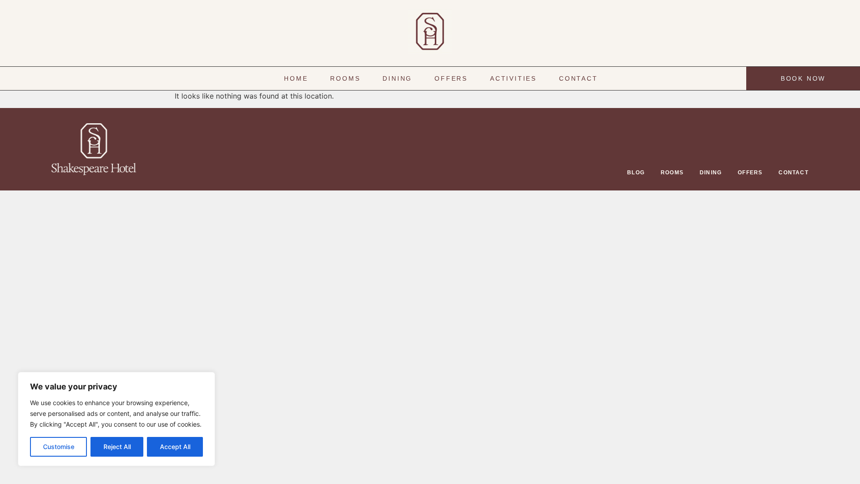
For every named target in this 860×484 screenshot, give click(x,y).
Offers (451, 78)
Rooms (345, 78)
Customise (58, 446)
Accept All (175, 446)
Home (296, 78)
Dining (397, 78)
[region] (116, 419)
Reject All (117, 446)
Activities (513, 78)
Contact (578, 78)
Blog (636, 172)
